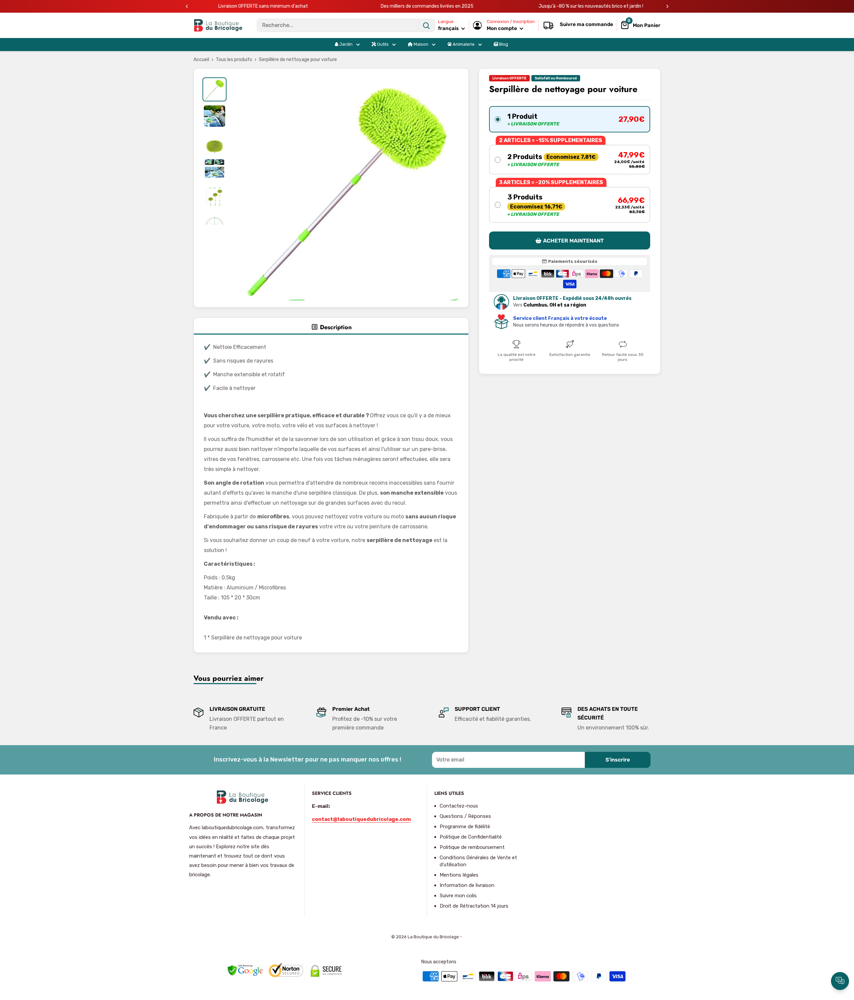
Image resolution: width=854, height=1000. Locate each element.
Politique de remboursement (472, 847)
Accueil (201, 59)
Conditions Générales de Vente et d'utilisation (478, 861)
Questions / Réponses (465, 816)
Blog (503, 44)
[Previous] (187, 6)
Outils (382, 44)
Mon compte (502, 28)
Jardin (345, 44)
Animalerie (463, 44)
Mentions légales (459, 875)
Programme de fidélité (465, 827)
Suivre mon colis (458, 896)
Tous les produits (234, 59)
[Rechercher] (426, 25)
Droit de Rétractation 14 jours (474, 906)
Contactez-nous (459, 806)
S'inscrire (617, 760)
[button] (569, 119)
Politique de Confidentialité (471, 837)
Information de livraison (467, 885)
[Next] (667, 6)
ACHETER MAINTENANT (573, 240)
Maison (420, 44)
